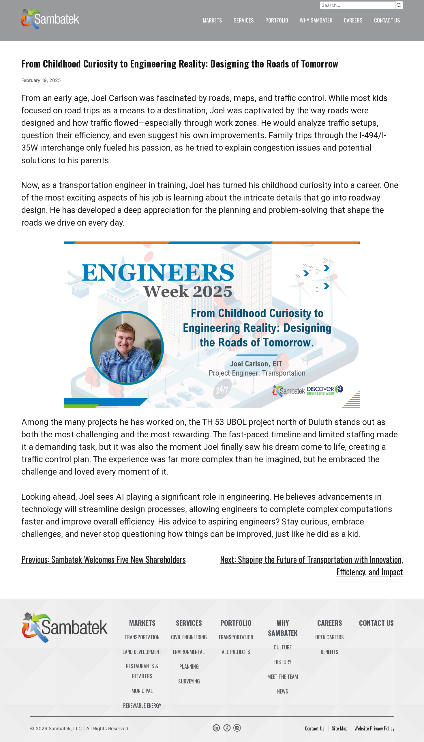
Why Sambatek (316, 20)
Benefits (329, 651)
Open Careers (329, 637)
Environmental (189, 651)
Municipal (142, 690)
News (282, 691)
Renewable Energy (142, 705)
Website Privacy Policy (374, 728)
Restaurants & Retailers (142, 671)
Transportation (142, 637)
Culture (283, 647)
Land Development (142, 651)
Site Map (339, 728)
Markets (212, 20)
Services (244, 20)
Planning (189, 666)
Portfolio (276, 20)
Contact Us (387, 20)
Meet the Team (282, 676)
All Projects (236, 651)
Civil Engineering (189, 637)
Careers (353, 20)
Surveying (189, 681)
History (282, 662)
